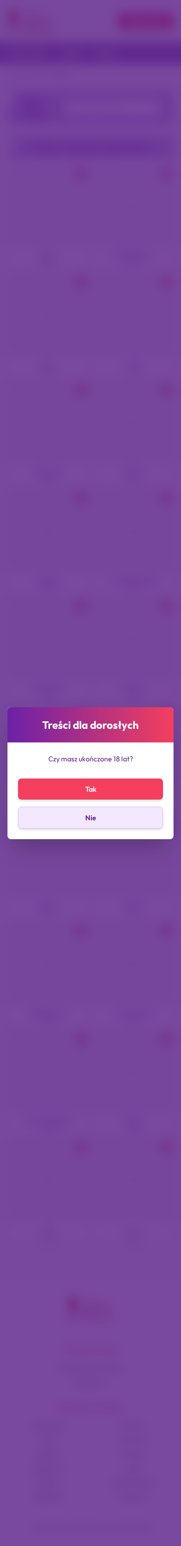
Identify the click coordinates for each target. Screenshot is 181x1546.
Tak (90, 789)
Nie (90, 817)
